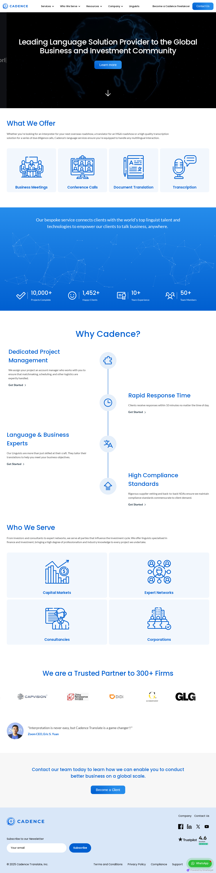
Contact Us (201, 816)
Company (185, 816)
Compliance (159, 864)
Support (177, 864)
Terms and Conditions (108, 864)
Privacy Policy (137, 864)
